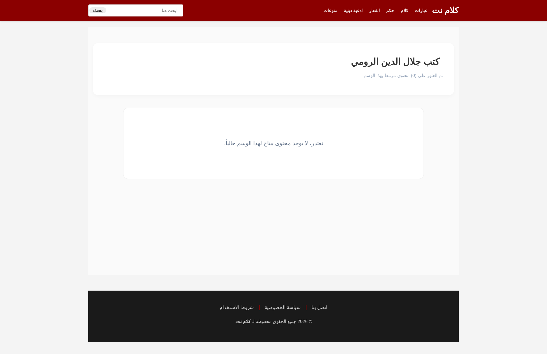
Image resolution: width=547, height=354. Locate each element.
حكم (390, 10)
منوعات (330, 10)
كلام (404, 10)
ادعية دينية (353, 10)
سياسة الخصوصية (283, 307)
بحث (98, 10)
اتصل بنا (319, 307)
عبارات (421, 10)
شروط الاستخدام (237, 307)
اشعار (374, 10)
